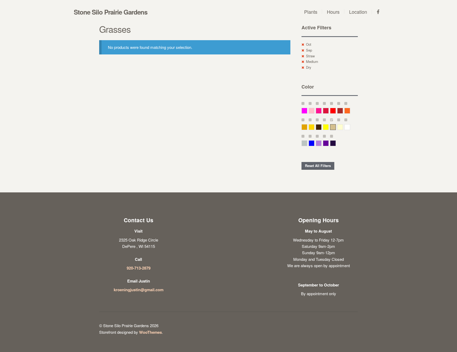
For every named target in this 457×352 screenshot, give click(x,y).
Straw (310, 55)
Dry (308, 67)
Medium (312, 61)
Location (358, 11)
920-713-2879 (138, 268)
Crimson (328, 110)
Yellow (328, 126)
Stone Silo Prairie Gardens (110, 11)
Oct (308, 44)
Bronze (321, 126)
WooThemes (150, 332)
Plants (310, 11)
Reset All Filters (318, 165)
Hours (333, 11)
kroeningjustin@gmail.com (138, 290)
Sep (309, 50)
